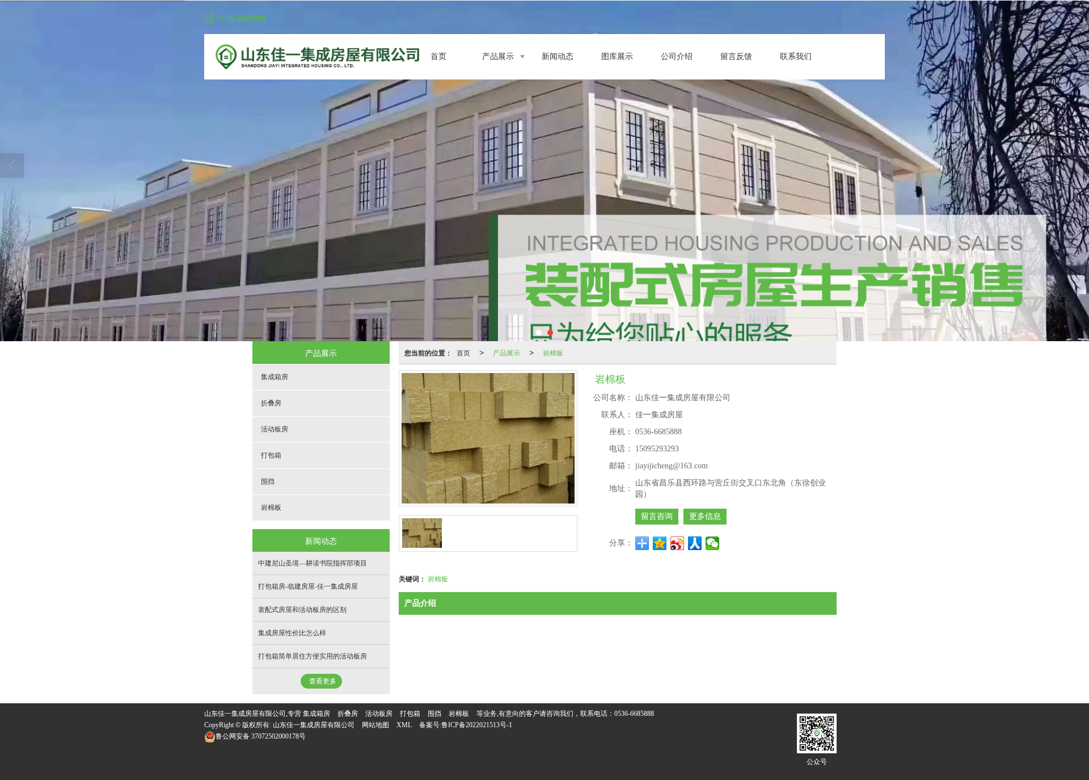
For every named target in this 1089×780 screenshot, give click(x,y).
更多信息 (705, 516)
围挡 (268, 481)
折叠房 (271, 403)
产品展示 (498, 56)
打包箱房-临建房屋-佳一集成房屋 (308, 586)
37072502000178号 (261, 736)
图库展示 (617, 56)
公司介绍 (677, 56)
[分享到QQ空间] (660, 543)
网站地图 (375, 725)
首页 (438, 56)
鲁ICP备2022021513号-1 (476, 725)
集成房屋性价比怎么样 (292, 633)
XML (404, 725)
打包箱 (271, 455)
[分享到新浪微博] (677, 543)
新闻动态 (557, 56)
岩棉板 (553, 352)
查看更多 (322, 681)
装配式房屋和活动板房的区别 (302, 610)
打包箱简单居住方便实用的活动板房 (312, 656)
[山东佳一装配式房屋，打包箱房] (544, 171)
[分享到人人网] (695, 543)
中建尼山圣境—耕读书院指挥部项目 (312, 563)
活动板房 (274, 429)
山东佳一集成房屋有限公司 (313, 725)
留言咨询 (657, 516)
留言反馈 (736, 56)
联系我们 (796, 56)
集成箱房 (274, 377)
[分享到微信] (713, 543)
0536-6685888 (634, 714)
